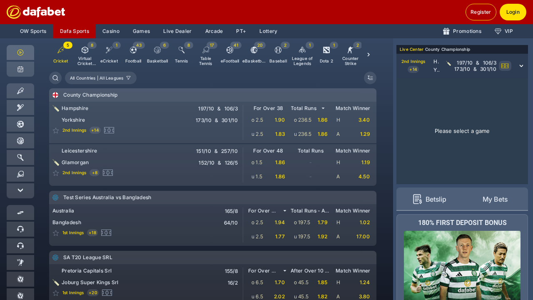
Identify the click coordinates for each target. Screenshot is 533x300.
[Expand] (20, 190)
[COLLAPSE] (370, 78)
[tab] (429, 199)
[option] (85, 54)
